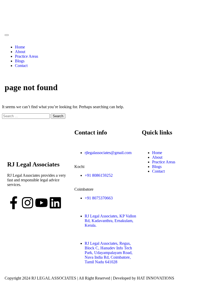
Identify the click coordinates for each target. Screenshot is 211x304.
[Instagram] (27, 202)
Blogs (19, 61)
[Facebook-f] (13, 202)
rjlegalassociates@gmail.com (108, 152)
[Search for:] (26, 116)
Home (20, 47)
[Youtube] (41, 202)
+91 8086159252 (99, 175)
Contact (21, 65)
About (20, 51)
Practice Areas (26, 56)
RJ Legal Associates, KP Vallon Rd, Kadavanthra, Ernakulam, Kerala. (110, 220)
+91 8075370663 (99, 198)
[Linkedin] (55, 202)
